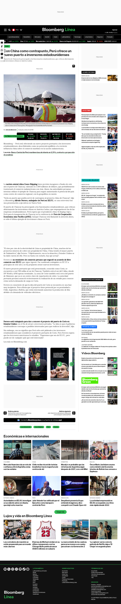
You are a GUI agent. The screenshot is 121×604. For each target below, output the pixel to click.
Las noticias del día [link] (14, 37)
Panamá (35, 585)
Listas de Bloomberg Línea (69, 582)
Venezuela (35, 579)
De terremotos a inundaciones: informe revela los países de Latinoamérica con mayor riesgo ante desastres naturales (93, 395)
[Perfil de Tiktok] (24, 569)
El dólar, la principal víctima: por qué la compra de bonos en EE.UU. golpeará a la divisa (93, 214)
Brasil (34, 572)
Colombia (35, 577)
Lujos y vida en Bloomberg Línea (28, 516)
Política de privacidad (97, 572)
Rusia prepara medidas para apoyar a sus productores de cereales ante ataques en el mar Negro (93, 116)
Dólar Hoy (65, 574)
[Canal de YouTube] (12, 569)
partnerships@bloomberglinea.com (101, 586)
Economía (65, 571)
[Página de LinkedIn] (20, 569)
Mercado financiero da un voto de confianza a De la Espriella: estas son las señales (17, 466)
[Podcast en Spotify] (27, 569)
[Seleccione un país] (21, 30)
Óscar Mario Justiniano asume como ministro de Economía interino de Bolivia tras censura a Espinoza (103, 468)
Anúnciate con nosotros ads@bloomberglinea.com (98, 588)
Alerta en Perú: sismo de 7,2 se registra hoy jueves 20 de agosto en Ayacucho (19, 414)
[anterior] (5, 413)
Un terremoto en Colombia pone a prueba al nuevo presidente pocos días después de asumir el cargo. (93, 366)
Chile (34, 581)
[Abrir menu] (5, 30)
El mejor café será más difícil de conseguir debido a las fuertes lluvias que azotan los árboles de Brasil (93, 288)
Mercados (65, 572)
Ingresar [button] (114, 30)
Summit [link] (47, 37)
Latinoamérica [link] (66, 37)
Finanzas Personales (67, 579)
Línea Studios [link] (89, 37)
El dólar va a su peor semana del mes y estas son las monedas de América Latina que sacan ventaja (93, 206)
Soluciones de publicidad (98, 594)
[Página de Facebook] (5, 569)
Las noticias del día (25, 427)
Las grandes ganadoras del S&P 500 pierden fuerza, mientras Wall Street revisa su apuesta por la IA (92, 303)
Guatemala (36, 594)
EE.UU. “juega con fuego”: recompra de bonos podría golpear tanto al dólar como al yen (93, 197)
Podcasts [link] (109, 37)
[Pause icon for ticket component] (5, 41)
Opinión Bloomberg (89, 327)
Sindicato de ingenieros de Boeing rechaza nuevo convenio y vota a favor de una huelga (93, 123)
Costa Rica (36, 589)
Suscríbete (94, 571)
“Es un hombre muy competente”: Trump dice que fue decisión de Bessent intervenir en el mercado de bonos (93, 136)
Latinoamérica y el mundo (40, 571)
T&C (92, 577)
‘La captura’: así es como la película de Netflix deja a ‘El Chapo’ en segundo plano (101, 544)
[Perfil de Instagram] (16, 569)
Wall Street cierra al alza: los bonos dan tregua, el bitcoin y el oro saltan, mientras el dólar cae (93, 188)
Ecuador (35, 584)
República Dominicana (39, 592)
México (35, 574)
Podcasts (64, 581)
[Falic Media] (106, 32)
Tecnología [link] (77, 37)
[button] (73, 66)
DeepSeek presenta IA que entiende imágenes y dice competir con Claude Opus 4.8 (73, 502)
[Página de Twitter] (8, 569)
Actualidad (65, 576)
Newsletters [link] (26, 37)
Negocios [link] (100, 37)
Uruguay (35, 587)
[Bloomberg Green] (99, 380)
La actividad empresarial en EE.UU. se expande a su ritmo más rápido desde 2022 (102, 502)
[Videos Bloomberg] (99, 353)
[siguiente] (73, 413)
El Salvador (36, 591)
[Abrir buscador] (9, 30)
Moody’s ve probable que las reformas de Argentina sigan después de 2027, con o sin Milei (74, 466)
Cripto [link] (55, 37)
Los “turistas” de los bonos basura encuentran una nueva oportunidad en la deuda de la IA (93, 312)
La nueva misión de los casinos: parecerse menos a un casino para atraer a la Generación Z (74, 544)
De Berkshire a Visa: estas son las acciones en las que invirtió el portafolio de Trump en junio (94, 321)
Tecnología (94, 576)
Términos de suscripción (98, 574)
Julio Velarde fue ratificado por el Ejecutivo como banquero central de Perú (59, 414)
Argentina (35, 576)
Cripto (64, 577)
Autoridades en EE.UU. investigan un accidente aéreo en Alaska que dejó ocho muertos (17, 502)
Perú (7, 46)
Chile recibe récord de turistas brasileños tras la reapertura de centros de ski (45, 466)
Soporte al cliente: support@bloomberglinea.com (99, 592)
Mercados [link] (37, 37)
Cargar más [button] (60, 512)
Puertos (56, 427)
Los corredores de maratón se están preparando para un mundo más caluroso (17, 544)
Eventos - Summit (96, 584)
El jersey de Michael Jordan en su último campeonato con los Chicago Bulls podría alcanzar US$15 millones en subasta (46, 545)
